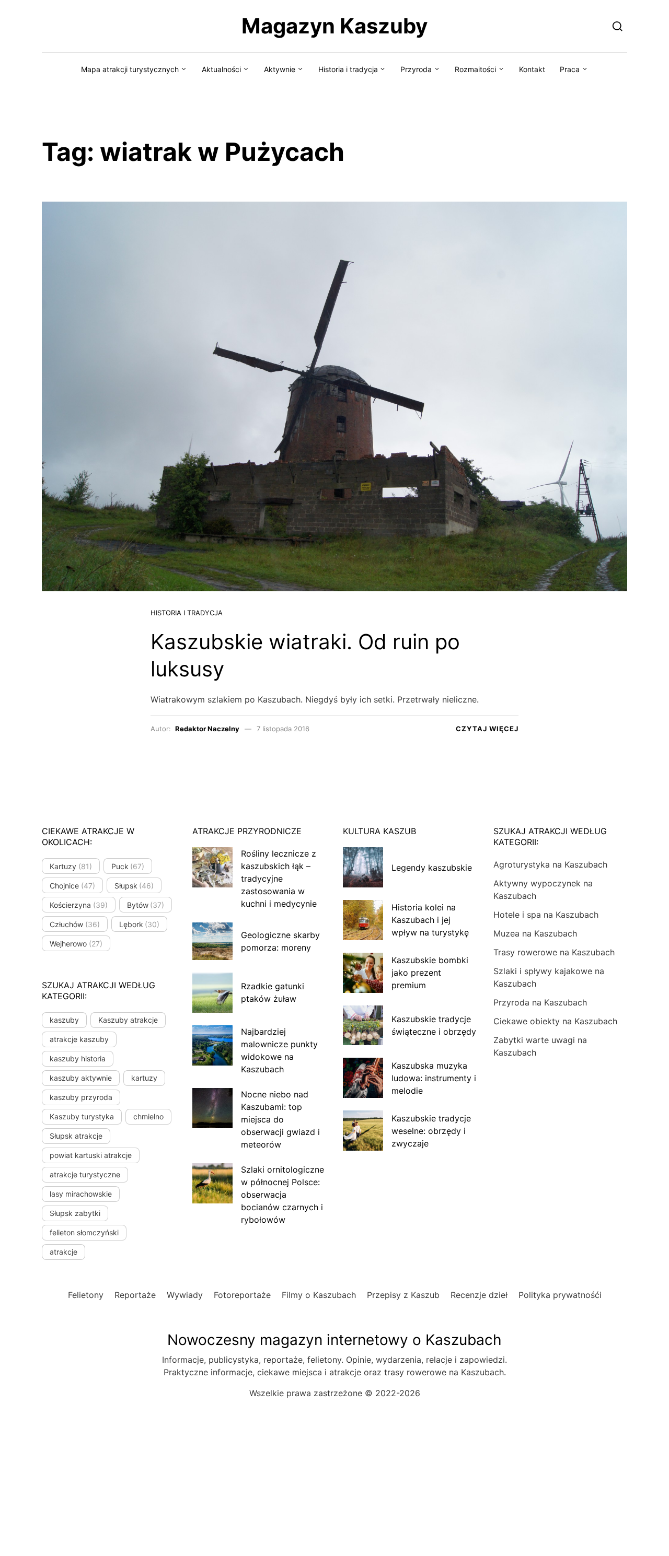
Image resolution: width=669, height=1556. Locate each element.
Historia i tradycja (348, 69)
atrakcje (63, 1251)
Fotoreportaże (242, 1295)
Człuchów (75, 924)
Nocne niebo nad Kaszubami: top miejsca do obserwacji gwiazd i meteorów (280, 1119)
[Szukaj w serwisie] (617, 26)
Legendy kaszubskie (431, 867)
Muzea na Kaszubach (535, 933)
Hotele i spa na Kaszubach (545, 914)
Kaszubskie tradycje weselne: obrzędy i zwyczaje (431, 1131)
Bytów (146, 904)
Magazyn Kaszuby (334, 26)
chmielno (148, 1116)
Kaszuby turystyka (82, 1116)
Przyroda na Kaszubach (540, 1002)
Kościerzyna (79, 904)
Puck (128, 866)
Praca (570, 69)
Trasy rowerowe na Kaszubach (554, 952)
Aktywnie (279, 69)
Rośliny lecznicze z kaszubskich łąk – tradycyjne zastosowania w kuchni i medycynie (279, 878)
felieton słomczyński (84, 1232)
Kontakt (532, 69)
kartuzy (144, 1077)
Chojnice (72, 885)
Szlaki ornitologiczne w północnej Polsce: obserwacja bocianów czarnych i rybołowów (282, 1194)
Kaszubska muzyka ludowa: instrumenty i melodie (433, 1078)
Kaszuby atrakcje (128, 1019)
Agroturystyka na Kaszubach (550, 864)
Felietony (85, 1295)
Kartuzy (71, 866)
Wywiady (185, 1295)
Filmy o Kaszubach (319, 1295)
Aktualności (221, 69)
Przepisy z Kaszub (403, 1295)
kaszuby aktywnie (81, 1077)
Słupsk (134, 885)
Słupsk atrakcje (76, 1135)
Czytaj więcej (487, 728)
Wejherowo (76, 943)
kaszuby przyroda (81, 1097)
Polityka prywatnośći (560, 1295)
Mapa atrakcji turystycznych (130, 69)
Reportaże (135, 1295)
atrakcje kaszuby (79, 1039)
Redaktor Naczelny (207, 728)
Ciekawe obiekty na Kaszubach (555, 1021)
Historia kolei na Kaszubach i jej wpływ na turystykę (430, 920)
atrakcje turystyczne (85, 1174)
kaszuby (64, 1019)
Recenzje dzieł (479, 1295)
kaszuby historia (78, 1058)
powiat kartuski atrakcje (91, 1155)
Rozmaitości (475, 69)
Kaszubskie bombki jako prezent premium (429, 972)
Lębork (139, 924)
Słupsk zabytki (75, 1213)
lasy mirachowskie (81, 1193)
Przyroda (416, 69)
